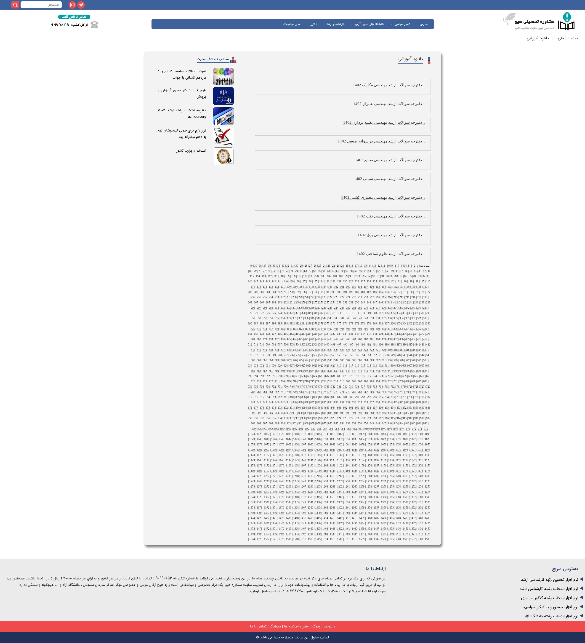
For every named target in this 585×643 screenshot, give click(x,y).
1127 (413, 460)
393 (413, 328)
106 (305, 276)
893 (342, 413)
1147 (266, 460)
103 (323, 276)
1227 (413, 481)
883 (401, 413)
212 (401, 297)
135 (315, 281)
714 (318, 381)
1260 (354, 486)
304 (398, 313)
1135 (354, 460)
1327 (413, 502)
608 (404, 365)
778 (300, 392)
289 (306, 307)
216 (378, 297)
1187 (340, 470)
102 (329, 276)
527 (342, 349)
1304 (398, 497)
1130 (391, 460)
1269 (288, 486)
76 (269, 271)
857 (375, 407)
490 (381, 344)
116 (428, 281)
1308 (369, 497)
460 (378, 339)
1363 (332, 507)
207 (250, 292)
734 (381, 386)
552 (375, 355)
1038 (332, 439)
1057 (376, 444)
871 (292, 407)
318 (315, 313)
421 (428, 334)
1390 (318, 512)
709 (348, 381)
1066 (310, 444)
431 (369, 334)
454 (413, 339)
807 (309, 397)
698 (413, 381)
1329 (398, 502)
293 (283, 307)
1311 (347, 497)
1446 (274, 523)
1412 (340, 518)
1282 (376, 491)
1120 (281, 455)
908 (253, 413)
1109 (361, 455)
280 (360, 307)
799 (357, 397)
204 (268, 292)
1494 (288, 534)
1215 (318, 476)
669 (404, 376)
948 (378, 423)
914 (398, 418)
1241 (310, 481)
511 (256, 344)
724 (259, 381)
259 (303, 302)
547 (404, 355)
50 (387, 271)
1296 (274, 491)
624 (309, 365)
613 (375, 365)
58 (351, 271)
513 (425, 349)
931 (297, 418)
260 (297, 302)
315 (333, 313)
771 (342, 392)
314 (339, 313)
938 (256, 418)
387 (268, 323)
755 (256, 386)
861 (351, 407)
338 (378, 318)
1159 (361, 465)
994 (283, 428)
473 (300, 339)
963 (289, 423)
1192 (303, 470)
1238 (332, 481)
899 (306, 413)
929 (309, 418)
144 (262, 281)
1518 (296, 539)
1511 (347, 539)
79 (255, 271)
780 (289, 392)
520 (384, 349)
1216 (310, 476)
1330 (391, 502)
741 (339, 386)
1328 (405, 502)
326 (268, 313)
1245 (281, 481)
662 (265, 370)
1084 (361, 449)
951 (360, 423)
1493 (296, 534)
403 (354, 328)
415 (283, 328)
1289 (325, 491)
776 (312, 392)
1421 (274, 518)
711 (336, 381)
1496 (274, 534)
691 (274, 376)
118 (416, 281)
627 (292, 365)
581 (384, 360)
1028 (405, 439)
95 (364, 276)
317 (321, 313)
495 (351, 344)
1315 (318, 497)
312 (351, 313)
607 (410, 365)
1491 (310, 534)
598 (283, 360)
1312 (340, 497)
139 (292, 281)
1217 (303, 476)
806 (315, 397)
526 (348, 349)
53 (374, 271)
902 (289, 413)
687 (297, 376)
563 (309, 355)
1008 (369, 434)
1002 (413, 434)
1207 (376, 476)
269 (425, 307)
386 (274, 323)
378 (321, 323)
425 (404, 334)
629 (280, 365)
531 (318, 349)
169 (294, 286)
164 (324, 286)
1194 (288, 470)
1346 (274, 502)
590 (330, 360)
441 (309, 334)
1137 (340, 460)
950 (366, 423)
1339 (325, 502)
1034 (361, 439)
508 (274, 344)
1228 (405, 481)
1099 (252, 449)
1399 (252, 512)
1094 (288, 449)
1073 (259, 444)
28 (306, 265)
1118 (296, 455)
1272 (266, 486)
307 (381, 313)
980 (366, 428)
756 (250, 386)
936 (268, 418)
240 (416, 302)
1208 (369, 476)
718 (294, 381)
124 (381, 281)
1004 (398, 434)
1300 (427, 497)
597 (289, 360)
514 (419, 349)
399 (378, 328)
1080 (391, 449)
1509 (361, 539)
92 (378, 276)
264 (274, 302)
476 (283, 339)
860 (357, 407)
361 (422, 323)
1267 (303, 486)
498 (333, 344)
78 (259, 271)
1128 (405, 460)
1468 (296, 528)
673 (381, 376)
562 (315, 355)
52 (378, 271)
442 (303, 334)
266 (262, 302)
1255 (391, 486)
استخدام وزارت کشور (191, 150)
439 (321, 334)
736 (369, 386)
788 (422, 397)
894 (336, 413)
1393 (296, 512)
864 (333, 407)
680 (339, 376)
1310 (354, 497)
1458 (369, 528)
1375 (427, 512)
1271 (274, 486)
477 (277, 339)
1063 (332, 444)
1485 (354, 534)
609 (398, 365)
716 (306, 381)
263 (280, 302)
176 (253, 286)
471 (312, 339)
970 (426, 428)
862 (345, 407)
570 (268, 355)
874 (274, 407)
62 (333, 271)
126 (369, 281)
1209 (361, 476)
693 (262, 376)
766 (372, 392)
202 (280, 292)
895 (330, 413)
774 (324, 392)
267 (256, 302)
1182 (376, 470)
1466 (310, 528)
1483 (369, 534)
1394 (288, 512)
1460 (354, 528)
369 (375, 323)
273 (401, 307)
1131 (383, 460)
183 (393, 292)
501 (315, 344)
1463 (332, 528)
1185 (354, 470)
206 (256, 292)
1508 (369, 539)
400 (372, 328)
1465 (318, 528)
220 (354, 297)
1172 (266, 465)
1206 (383, 476)
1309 (361, 497)
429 (381, 334)
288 (312, 307)
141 (280, 281)
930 (303, 418)
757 (425, 392)
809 (297, 397)
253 (339, 302)
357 (265, 318)
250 (357, 302)
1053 (405, 444)
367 (387, 323)
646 (360, 370)
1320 (281, 497)
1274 (252, 486)
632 (262, 365)
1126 (420, 460)
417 (271, 328)
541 (259, 349)
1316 (310, 497)
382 (297, 323)
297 (259, 307)
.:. (389, 85)
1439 (325, 523)
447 (274, 334)
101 (335, 276)
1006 (383, 434)
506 (286, 344)
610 (393, 365)
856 (381, 407)
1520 (281, 539)
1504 (398, 539)
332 (413, 318)
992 (295, 428)
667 (416, 376)
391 (425, 328)
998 (260, 428)
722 (271, 381)
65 (319, 271)
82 (424, 276)
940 (425, 423)
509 (268, 344)
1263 (332, 486)
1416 (310, 518)
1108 (369, 455)
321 (297, 313)
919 (369, 418)
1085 (354, 449)
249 (363, 302)
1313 (332, 497)
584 (366, 360)
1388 (332, 512)
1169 (288, 465)
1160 (354, 465)
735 (375, 386)
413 (294, 328)
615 (363, 365)
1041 (310, 439)
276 (384, 307)
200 (292, 292)
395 (401, 328)
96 (360, 276)
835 (324, 402)
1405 (391, 518)
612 (381, 365)
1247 (266, 481)
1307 (376, 497)
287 (318, 307)
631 (268, 365)
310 (363, 313)
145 (256, 281)
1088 (332, 449)
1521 (274, 539)
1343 (296, 502)
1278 (405, 491)
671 (393, 376)
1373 (259, 507)
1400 (427, 518)
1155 (391, 465)
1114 (325, 455)
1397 (266, 512)
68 (305, 271)
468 (330, 339)
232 (283, 297)
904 (277, 413)
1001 (420, 434)
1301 (420, 497)
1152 (413, 465)
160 (348, 286)
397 (390, 328)
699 (407, 381)
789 (416, 397)
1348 (259, 502)
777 (306, 392)
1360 (354, 507)
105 (311, 276)
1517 (303, 539)
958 (318, 423)
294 (277, 307)
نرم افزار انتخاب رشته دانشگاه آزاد (551, 616)
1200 (427, 476)
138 (297, 281)
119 (410, 281)
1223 (259, 476)
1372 (266, 507)
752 (274, 386)
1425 (427, 523)
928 (315, 418)
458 (390, 339)
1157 (376, 465)
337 (384, 318)
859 (363, 407)
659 (283, 370)
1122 (266, 455)
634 (250, 365)
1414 (325, 518)
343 (348, 318)
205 (262, 292)
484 (416, 344)
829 (360, 402)
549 (393, 355)
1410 (354, 518)
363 (410, 323)
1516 (310, 539)
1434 (361, 523)
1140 (318, 460)
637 (413, 370)
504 (297, 344)
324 (280, 313)
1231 (383, 481)
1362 (340, 507)
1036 (347, 439)
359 (253, 318)
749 (292, 386)
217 (372, 297)
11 (383, 265)
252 (345, 302)
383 (292, 323)
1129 (398, 460)
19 (347, 265)
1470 (281, 528)
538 (277, 349)
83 (419, 276)
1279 (398, 491)
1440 (318, 523)
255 (327, 302)
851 (410, 407)
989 (313, 428)
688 (292, 376)
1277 (413, 491)
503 (303, 344)
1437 (340, 523)
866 (321, 407)
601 (265, 360)
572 (256, 355)
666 (422, 376)
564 (303, 355)
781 (283, 392)
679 (345, 376)
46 (406, 271)
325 (274, 313)
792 (398, 397)
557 (345, 355)
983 (349, 428)
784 (265, 392)
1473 (259, 528)
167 (306, 286)
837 (312, 402)
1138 (332, 460)
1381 (383, 512)
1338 (332, 502)
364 (404, 323)
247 (375, 302)
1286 (347, 491)
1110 (354, 455)
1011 (347, 434)
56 (360, 271)
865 (327, 407)
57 (355, 271)
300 (422, 313)
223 (336, 297)
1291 (310, 491)
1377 (413, 512)
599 (277, 360)
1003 (405, 434)
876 (262, 407)
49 (392, 271)
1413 (332, 518)
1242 (303, 481)
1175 (427, 470)
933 (286, 418)
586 (354, 360)
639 (401, 370)
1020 (281, 434)
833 (336, 402)
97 (355, 276)
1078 (405, 449)
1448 (259, 523)
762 (396, 392)
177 (428, 292)
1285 (354, 491)
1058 (369, 444)
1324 (252, 497)
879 (425, 413)
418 (265, 328)
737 (363, 386)
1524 (252, 539)
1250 (427, 486)
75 (273, 271)
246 (381, 302)
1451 (420, 528)
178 (422, 292)
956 (330, 423)
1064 (325, 444)
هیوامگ (275, 626)
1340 (318, 502)
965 (277, 423)
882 (407, 413)
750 (286, 386)
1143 (296, 460)
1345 (281, 502)
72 (287, 271)
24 (324, 265)
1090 (318, 449)
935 (274, 418)
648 (348, 370)
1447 (266, 523)
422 (422, 334)
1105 (391, 455)
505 (292, 344)
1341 (310, 502)
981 (361, 428)
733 (387, 386)
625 (303, 365)
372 (357, 323)
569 (274, 355)
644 (372, 370)
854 (393, 407)
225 (324, 297)
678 (351, 376)
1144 (288, 460)
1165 (318, 465)
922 (351, 418)
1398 (259, 512)
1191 (310, 470)
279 (366, 307)
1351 (420, 507)
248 (369, 302)
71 (291, 271)
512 (250, 344)
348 (318, 318)
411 (306, 328)
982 (355, 428)
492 (369, 344)
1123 (259, 455)
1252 (413, 486)
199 (297, 292)
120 (404, 281)
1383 (369, 512)
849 (422, 407)
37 (264, 265)
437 (333, 334)
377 (327, 323)
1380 (391, 512)
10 (388, 265)
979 (372, 428)
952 (354, 423)
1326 (420, 502)
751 (280, 386)
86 (405, 276)
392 (419, 328)
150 (407, 286)
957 (324, 423)
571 (262, 355)
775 (318, 392)
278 (372, 307)
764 (384, 392)
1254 (398, 486)
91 (382, 276)
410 (312, 328)
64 (323, 271)
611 (387, 365)
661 (271, 370)
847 (253, 402)
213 (396, 297)
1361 (347, 507)
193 (333, 292)
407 (330, 328)
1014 (325, 434)
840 (294, 402)
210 (413, 297)
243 (398, 302)
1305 (391, 497)
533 (306, 349)
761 (401, 392)
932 (292, 418)
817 (250, 397)
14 (370, 265)
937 (262, 418)
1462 (340, 528)
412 (300, 328)
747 (303, 386)
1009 (361, 434)
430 (375, 334)
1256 (383, 486)
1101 (420, 455)
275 (390, 307)
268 (250, 302)
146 (250, 281)
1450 (427, 528)
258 (309, 302)
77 (264, 271)
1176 (420, 470)
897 (318, 413)
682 (327, 376)
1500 (427, 539)
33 (283, 265)
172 (277, 286)
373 (351, 323)
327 (262, 313)
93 (373, 276)
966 (271, 423)
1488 (332, 534)
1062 (340, 444)
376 (333, 323)
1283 (369, 491)
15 (365, 265)
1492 (303, 534)
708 (354, 381)
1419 (288, 518)
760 (407, 392)
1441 (310, 523)
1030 (391, 439)
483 (422, 344)
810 (292, 397)
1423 (259, 518)
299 (428, 313)
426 (398, 334)
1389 (325, 512)
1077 (413, 449)
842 (283, 402)
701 (396, 381)
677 (357, 376)
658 (289, 370)
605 (422, 365)
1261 (347, 486)
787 (428, 397)
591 (324, 360)
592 (318, 360)
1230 (391, 481)
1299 (252, 491)
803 (333, 397)
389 (256, 323)
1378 (405, 512)
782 (277, 392)
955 (336, 423)
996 (271, 428)
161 (342, 286)
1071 (274, 444)
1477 (413, 534)
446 (280, 334)
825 (384, 402)
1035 (354, 439)
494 (357, 344)
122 (393, 281)
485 (410, 344)
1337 (340, 502)
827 (372, 402)
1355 (391, 507)
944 (401, 423)
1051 (420, 444)
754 (262, 386)
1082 (376, 449)
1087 (340, 449)
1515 (318, 539)
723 (265, 381)
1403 (405, 518)
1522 (266, 539)
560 (327, 355)
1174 (252, 465)
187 (369, 292)
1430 (391, 523)
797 (369, 397)
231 (289, 297)
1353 (405, 507)
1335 (354, 502)
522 (372, 349)
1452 (413, 528)
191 (345, 292)
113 (264, 276)
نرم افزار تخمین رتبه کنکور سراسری (550, 607)
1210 (354, 476)
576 (413, 360)
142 (274, 281)
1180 (391, 470)
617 (351, 365)
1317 (303, 497)
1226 (420, 481)
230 (294, 297)
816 (256, 397)
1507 (376, 539)
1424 (252, 518)
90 (387, 276)
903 (283, 413)
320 (303, 313)
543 (428, 355)
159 (354, 286)
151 (401, 286)
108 (293, 276)
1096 (274, 449)
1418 (296, 518)
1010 (354, 434)
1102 (413, 455)
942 (413, 423)
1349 (252, 502)
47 (401, 271)
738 (357, 386)
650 (336, 370)
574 (425, 360)
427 (393, 334)
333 (407, 318)
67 (310, 271)
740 (345, 386)
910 (422, 418)
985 (337, 428)
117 (422, 281)
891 (354, 413)
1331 (383, 502)
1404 (398, 518)
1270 (281, 486)
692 (268, 376)
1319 (288, 497)
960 (306, 423)
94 (369, 276)
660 (277, 370)
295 (271, 307)
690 (280, 376)
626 (297, 365)
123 (387, 281)
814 (268, 397)
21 (338, 265)
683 (321, 376)
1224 (252, 476)
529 (330, 349)
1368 (296, 507)
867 (315, 407)
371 (363, 323)
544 (422, 355)
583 (372, 360)
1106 (383, 455)
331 (419, 318)
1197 (266, 470)
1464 (325, 528)
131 (339, 281)
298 (253, 307)
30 (296, 265)
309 (369, 313)
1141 (310, 460)
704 (378, 381)
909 (428, 418)
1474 (252, 528)
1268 (296, 486)
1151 (420, 465)
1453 (405, 528)
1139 (325, 460)
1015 (318, 434)
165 (318, 286)
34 (278, 265)
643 (378, 370)
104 (317, 276)
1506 (383, 539)
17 (356, 265)
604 (428, 365)
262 (286, 302)
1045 (281, 439)
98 (350, 276)
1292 (303, 491)
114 (258, 276)
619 (339, 365)
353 (289, 318)
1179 (398, 470)
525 (354, 349)
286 (324, 307)
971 (420, 428)
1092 (303, 449)
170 (289, 286)
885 (390, 413)
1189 (325, 470)
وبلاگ (316, 626)
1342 (303, 502)
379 (315, 323)
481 (253, 339)
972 (414, 428)
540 (265, 349)
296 (265, 307)
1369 (288, 507)
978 (378, 428)
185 (381, 292)
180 (410, 292)
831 (348, 402)
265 (268, 302)
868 (309, 407)
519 (390, 349)
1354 (398, 507)
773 (330, 392)
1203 (405, 476)
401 (366, 328)
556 (351, 355)
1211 (347, 476)
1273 (259, 486)
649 (342, 370)
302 (410, 313)
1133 (369, 460)
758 (419, 392)
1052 (413, 444)
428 (387, 334)
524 (360, 349)
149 (413, 286)
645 (366, 370)
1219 (288, 476)
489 (387, 344)
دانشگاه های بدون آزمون (368, 24)
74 (278, 271)
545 (416, 355)
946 (390, 423)
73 (282, 271)
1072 (266, 444)
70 (296, 271)
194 (327, 292)
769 (354, 392)
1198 (259, 470)
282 (348, 307)
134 (321, 281)
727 (422, 386)
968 (259, 423)
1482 (376, 534)
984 (343, 428)
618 (345, 365)
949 (372, 423)
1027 (413, 439)
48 (397, 271)
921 (357, 418)
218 (366, 297)
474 (294, 339)
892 (348, 413)
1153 (405, 465)
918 (375, 418)
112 (270, 276)
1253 (405, 486)
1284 (361, 491)
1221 (274, 476)
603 (253, 360)
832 (342, 402)
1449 (252, 523)
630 (274, 365)
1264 (325, 486)
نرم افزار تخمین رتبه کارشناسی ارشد (549, 579)
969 (253, 423)
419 (259, 328)
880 (419, 413)
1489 (325, 534)
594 (306, 360)
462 (366, 339)
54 (369, 271)
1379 (398, 512)
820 (413, 402)
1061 (347, 444)
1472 (266, 528)
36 (269, 265)
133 (327, 281)
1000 (427, 434)
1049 (252, 439)
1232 (376, 481)
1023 (259, 434)
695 (250, 376)
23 (328, 265)
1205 (391, 476)
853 (398, 407)
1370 (281, 507)
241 (410, 302)
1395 (281, 512)
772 (336, 392)
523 (366, 349)
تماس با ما (258, 626)
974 (402, 428)
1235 (354, 481)
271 (413, 307)
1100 (427, 455)
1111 (347, 455)
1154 (398, 465)
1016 (310, 434)
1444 (288, 523)
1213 (332, 476)
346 (330, 318)
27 (310, 265)
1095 (281, 449)
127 (363, 281)
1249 (252, 481)
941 (419, 423)
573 (250, 355)
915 (393, 418)
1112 (340, 455)
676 (363, 376)
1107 (376, 455)
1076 (420, 449)
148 (419, 286)
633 (256, 365)
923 (345, 418)
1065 (318, 444)
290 (300, 307)
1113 (332, 455)
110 (281, 276)
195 (321, 292)
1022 (266, 434)
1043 (296, 439)
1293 (296, 491)
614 (369, 365)
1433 (369, 523)
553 (369, 355)
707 (360, 381)
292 (289, 307)
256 (321, 302)
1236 (347, 481)
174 (265, 286)
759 (413, 392)
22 (333, 265)
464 (354, 339)
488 (393, 344)
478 (271, 339)
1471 (274, 528)
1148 (259, 460)
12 (379, 265)
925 (333, 418)
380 (309, 323)
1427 (413, 523)
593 (312, 360)
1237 (340, 481)
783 (271, 392)
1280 (391, 491)
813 (274, 397)
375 (339, 323)
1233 (369, 481)
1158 (369, 465)
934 (280, 418)
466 (342, 339)
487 (398, 344)
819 (419, 402)
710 (342, 381)
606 (416, 365)
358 (259, 318)
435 (345, 334)
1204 (398, 476)
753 (268, 386)
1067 (303, 444)
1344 (288, 502)
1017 (303, 434)
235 (265, 297)
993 (289, 428)
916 (387, 418)
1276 (420, 491)
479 (265, 339)
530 (324, 349)
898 (312, 413)
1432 (376, 523)
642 (384, 370)
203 (274, 292)
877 (256, 407)
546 (410, 355)
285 (330, 307)
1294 (288, 491)
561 (321, 355)
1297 (266, 491)
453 (419, 339)
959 (312, 423)
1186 (347, 470)
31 (292, 265)
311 (357, 313)
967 (265, 423)
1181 (383, 470)
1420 (281, 518)
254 (333, 302)
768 (360, 392)
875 (268, 407)
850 (416, 407)
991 (301, 428)
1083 (369, 449)
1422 (266, 518)
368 (381, 323)
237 (253, 297)
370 (369, 323)
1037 (340, 439)
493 (363, 344)
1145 (281, 460)
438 (327, 334)
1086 (347, 449)
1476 (420, 534)
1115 (318, 455)
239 (422, 302)
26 (315, 265)
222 (342, 297)
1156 (383, 465)
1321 (274, 497)
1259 (361, 486)
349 (312, 318)
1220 (281, 476)
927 (321, 418)
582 (378, 360)
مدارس (423, 24)
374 (345, 323)
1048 (259, 439)
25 (319, 265)
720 (283, 381)
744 (321, 386)
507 (280, 344)
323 (286, 313)
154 (384, 286)
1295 (281, 491)
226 (318, 297)
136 (309, 281)
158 (360, 286)
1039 (325, 439)
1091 (310, 449)
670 (398, 376)
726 (428, 386)
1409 (361, 518)
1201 (420, 476)
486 (404, 344)
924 (339, 418)
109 (287, 276)
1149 (252, 460)
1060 (354, 444)
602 (259, 360)
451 (250, 334)
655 (306, 370)
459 (384, 339)
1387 (340, 512)
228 (306, 297)
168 (300, 286)
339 (372, 318)
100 (341, 276)
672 (387, 376)
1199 (252, 470)
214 (390, 297)
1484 (361, 534)
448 (268, 334)
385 (280, 323)
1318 (296, 497)
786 (253, 392)
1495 (281, 534)
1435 (354, 523)
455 (407, 339)
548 (398, 355)
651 (330, 370)
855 (387, 407)
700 (401, 381)
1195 (281, 470)
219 (360, 297)
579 (396, 360)
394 (407, 328)
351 (300, 318)
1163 (332, 465)
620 (333, 365)
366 (393, 323)
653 (318, 370)
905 (271, 413)
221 (348, 297)
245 (387, 302)
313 (345, 313)
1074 (252, 444)
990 (307, 428)
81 (428, 276)
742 (333, 386)
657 (294, 370)
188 (363, 292)
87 (401, 276)
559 (333, 355)
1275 (427, 491)
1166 (310, 465)
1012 (340, 434)
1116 (310, 455)
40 (251, 265)
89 (392, 276)
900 (300, 413)
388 (262, 323)
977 (384, 428)
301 (416, 313)
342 (354, 318)
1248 (259, 481)
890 (360, 413)
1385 (354, 512)
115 (252, 276)
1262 (340, 486)
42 (424, 271)
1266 (310, 486)
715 (312, 381)
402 (360, 328)
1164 (325, 465)
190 (351, 292)
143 (268, 281)
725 (253, 381)
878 (250, 407)
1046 (274, 439)
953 (348, 423)
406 (336, 328)
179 (416, 292)
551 (381, 355)
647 (354, 370)
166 (312, 286)
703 (384, 381)
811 (286, 397)
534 (300, 349)
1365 (318, 507)
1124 (252, 455)
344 (342, 318)
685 (309, 376)
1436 (347, 523)
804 (327, 397)
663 (259, 370)
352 (294, 318)
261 (292, 302)
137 (303, 281)
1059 (361, 444)
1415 (318, 518)
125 (375, 281)
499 (327, 344)
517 (401, 349)
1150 (427, 465)
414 (289, 328)
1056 (383, 444)
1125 (427, 460)
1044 (288, 439)
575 (419, 360)
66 (314, 271)
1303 (405, 497)
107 (299, 276)
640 (396, 370)
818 (425, 402)
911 (416, 418)
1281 (383, 491)
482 (428, 344)
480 (259, 339)
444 (292, 334)
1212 (340, 476)
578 (401, 360)
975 (396, 428)
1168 (296, 465)
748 (297, 386)
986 (331, 428)
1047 (266, 439)
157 (366, 286)
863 (339, 407)
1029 (398, 439)
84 (414, 276)
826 (378, 402)
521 (378, 349)
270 (419, 307)
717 (300, 381)
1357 (376, 507)
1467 (303, 528)
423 (416, 334)
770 (348, 392)
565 (297, 355)
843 (277, 402)
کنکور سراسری (401, 24)
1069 (288, 444)
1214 (325, 476)
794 (387, 397)
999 (254, 428)
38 (260, 265)
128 (357, 281)
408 (324, 328)
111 (276, 276)
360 (428, 323)
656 (300, 370)
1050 (427, 444)
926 (327, 418)
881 (413, 413)
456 (401, 339)
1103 (405, 455)
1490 (318, 534)
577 (407, 360)
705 (372, 381)
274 (396, 307)
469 (324, 339)
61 (337, 271)
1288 (332, 491)
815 (262, 397)
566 (292, 355)
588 (342, 360)
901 (294, 413)
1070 (281, 444)
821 (407, 402)
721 (277, 381)
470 (318, 339)
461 (372, 339)
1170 (281, 465)
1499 (252, 534)
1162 (340, 465)
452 (425, 339)
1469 (288, 528)
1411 (347, 518)
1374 (252, 507)
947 (384, 423)
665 (428, 376)
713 (324, 381)
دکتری (312, 24)
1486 (347, 534)
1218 (296, 476)
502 (309, 344)
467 (336, 339)
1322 (266, 497)
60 (342, 271)
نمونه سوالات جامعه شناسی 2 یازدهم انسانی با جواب (182, 74)
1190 (318, 470)
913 (404, 418)
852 (404, 407)
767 (366, 392)
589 (336, 360)
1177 (413, 470)
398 (384, 328)
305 (393, 313)
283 (342, 307)
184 (387, 292)
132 (333, 281)
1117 (303, 455)
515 (413, 349)
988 (319, 428)
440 (315, 334)
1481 (383, 534)
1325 (427, 502)
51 (383, 271)
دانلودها (329, 626)
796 (375, 397)
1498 (259, 534)
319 (309, 313)
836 (318, 402)
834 (330, 402)
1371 (274, 507)
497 (339, 344)
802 (339, 397)
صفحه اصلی (567, 38)
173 (271, 286)
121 (398, 281)
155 (378, 286)
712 (330, 381)
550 (387, 355)
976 (390, 428)
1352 (413, 507)
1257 (376, 486)
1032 (376, 439)
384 (286, 323)
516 (407, 349)
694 (256, 376)
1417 (303, 518)
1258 (369, 486)
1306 (383, 497)
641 (390, 370)
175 (259, 286)
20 (342, 265)
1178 (405, 470)
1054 (398, 444)
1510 (354, 539)
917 (381, 418)
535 (294, 349)
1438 (332, 523)
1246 (274, 481)
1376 (420, 512)
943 (407, 423)
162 (336, 286)
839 (300, 402)
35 (274, 265)
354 (283, 318)
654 (312, 370)
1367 (303, 507)
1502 (413, 539)
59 (346, 271)
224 (330, 297)
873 (280, 407)
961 (300, 423)
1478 (405, 534)
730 (404, 386)
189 (357, 292)
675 (369, 376)
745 (315, 386)
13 (374, 265)
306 (387, 313)
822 (401, 402)
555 (357, 355)
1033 (369, 439)
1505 (391, 539)
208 (425, 297)
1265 (318, 486)
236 (259, 297)
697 (419, 381)
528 (336, 349)
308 (375, 313)
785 (259, 392)
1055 (391, 444)
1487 (340, 534)
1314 (325, 497)
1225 (427, 481)
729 (410, 386)
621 (327, 365)
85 (410, 276)
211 (407, 297)
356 (271, 318)
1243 (296, 481)
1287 (340, 491)
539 (271, 349)
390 (250, 323)
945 (396, 423)
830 (354, 402)
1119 (288, 455)
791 (404, 397)
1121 (274, 455)
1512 (340, 539)
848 (428, 407)
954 (342, 423)
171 (283, 286)
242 (404, 302)
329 (250, 313)
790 (410, 397)
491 (375, 344)
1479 (398, 534)
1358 (369, 507)
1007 (376, 434)
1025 (427, 439)
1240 (318, 481)
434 (351, 334)
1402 (413, 518)
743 (327, 386)
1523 (259, 539)
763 (390, 392)
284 (336, 307)
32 (287, 265)
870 (297, 407)
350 (306, 318)
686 (303, 376)
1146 (274, 460)
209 (419, 297)
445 (286, 334)
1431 (383, 523)
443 (297, 334)
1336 (347, 502)
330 (425, 318)
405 (342, 328)
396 (396, 328)
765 (378, 392)
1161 (347, 465)
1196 (274, 470)
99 (346, 276)
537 (283, 349)
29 (301, 265)
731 (398, 386)
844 (271, 402)
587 (348, 360)
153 (390, 286)
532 (312, 349)
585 (360, 360)
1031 (383, 439)
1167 (303, 465)
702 (390, 381)
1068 (296, 444)
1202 (413, 476)
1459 (361, 528)
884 (396, 413)
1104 (398, 455)
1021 (274, 434)
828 (366, 402)
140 (286, 281)
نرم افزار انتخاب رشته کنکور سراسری (549, 598)
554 (363, 355)
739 (351, 386)
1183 (369, 470)
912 (410, 418)
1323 (259, 497)
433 (357, 334)
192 (339, 292)
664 (253, 370)
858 (369, 407)
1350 (427, 507)
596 (294, 360)
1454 (398, 528)
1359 (361, 507)
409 (318, 328)
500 (321, 344)
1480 (391, 534)
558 (339, 355)
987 (325, 428)
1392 (303, 512)
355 (277, 318)
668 (410, 376)
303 (404, 313)
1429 (398, 523)
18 (351, 265)
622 (321, 365)
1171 (274, 465)
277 (378, 307)
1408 (369, 518)
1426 (420, 523)
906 (265, 413)
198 (303, 292)
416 (277, 328)
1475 (427, 534)
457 (396, 339)
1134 (361, 460)
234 (271, 297)
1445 (281, 523)
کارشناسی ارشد (334, 24)
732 (393, 386)
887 (378, 413)
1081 (383, 449)
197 (309, 292)
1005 (391, 434)
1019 (288, 434)
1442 (303, 523)
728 (416, 386)
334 (401, 318)
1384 (361, 512)
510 (262, 344)
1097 (266, 449)
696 (425, 381)
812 (280, 397)
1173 (259, 465)
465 (348, 339)
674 (375, 376)
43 (419, 271)
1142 (303, 460)
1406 (383, 518)
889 (366, 413)
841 (289, 402)
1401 (420, 518)
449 (262, 334)
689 (286, 376)
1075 (427, 449)
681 (333, 376)
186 (375, 292)
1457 (376, 528)
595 (300, 360)
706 (366, 381)
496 (345, 344)
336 (390, 318)
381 (303, 323)
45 (410, 271)
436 (339, 334)
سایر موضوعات (291, 24)
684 (315, 376)
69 (301, 271)
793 (393, 397)
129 (351, 281)
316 (327, 313)
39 (255, 265)
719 (289, 381)
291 (294, 307)
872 (286, 407)
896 (324, 413)
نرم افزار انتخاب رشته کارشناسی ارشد (548, 588)
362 (416, 323)
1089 (325, 449)
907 (259, 413)
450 (256, 334)
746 (309, 386)
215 (384, 297)
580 (390, 360)
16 (360, 265)
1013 (332, 434)
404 (348, 328)
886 (384, 413)
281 (354, 307)
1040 (318, 439)
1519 (288, 539)
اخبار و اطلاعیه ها (296, 626)
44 (415, 271)
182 (398, 292)
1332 (376, 502)
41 (429, 271)
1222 (266, 476)
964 (283, 423)
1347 (266, 502)
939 (250, 418)
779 (294, 392)
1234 (361, 481)
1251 (420, 486)
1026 (420, 439)
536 (289, 349)
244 (393, 302)
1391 (310, 512)
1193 (296, 470)
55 (365, 271)
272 (407, 307)
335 (396, 318)
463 (360, 339)
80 (250, 271)
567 (286, 355)
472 (306, 339)
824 (390, 402)
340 (366, 318)
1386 (347, 512)
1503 (405, 539)
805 (321, 397)
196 (315, 292)
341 (360, 318)
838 (306, 402)
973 (408, 428)
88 (396, 276)
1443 (296, 523)
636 (419, 370)
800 (351, 397)
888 (372, 413)
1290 (318, 491)
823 (396, 402)
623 (315, 365)
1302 (413, 497)
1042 (303, 439)
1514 (325, 539)
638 (407, 370)
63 (328, 271)
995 (277, 428)
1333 (369, 502)
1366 (310, 507)
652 (324, 370)
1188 (332, 470)
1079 (398, 449)
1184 (361, 470)
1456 (383, 528)
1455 (391, 528)
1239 (325, 481)
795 (381, 397)
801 (345, 397)
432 (363, 334)
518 (396, 349)
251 (351, 302)
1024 (252, 434)
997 (265, 428)
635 (425, 370)
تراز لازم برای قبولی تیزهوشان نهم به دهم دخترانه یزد (182, 133)
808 (303, 397)
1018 (296, 434)
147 (425, 286)
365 (398, 323)
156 (372, 286)
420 (253, 328)
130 (345, 281)
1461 (347, 528)
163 (330, 286)
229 (300, 297)
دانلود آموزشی (538, 38)
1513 (332, 539)
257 (315, 302)
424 (410, 334)
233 (277, 297)
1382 (376, 512)
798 (363, 397)
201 (286, 292)
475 (289, 339)
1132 (376, 460)
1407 (376, 518)
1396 (274, 512)
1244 (288, 481)
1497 (266, 534)
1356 (383, 507)
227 (312, 297)
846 (259, 402)
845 (265, 402)
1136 (347, 460)
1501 (420, 539)
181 (404, 292)
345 (336, 318)
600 (271, 360)
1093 (296, 449)
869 (303, 407)
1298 (259, 491)
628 (286, 365)
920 (363, 418)
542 (253, 349)
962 (294, 423)
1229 (398, 481)
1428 (405, 523)
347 (324, 318)
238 (428, 302)
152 (396, 286)
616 (357, 365)
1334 (361, 502)
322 (292, 313)
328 (256, 313)
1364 (325, 507)
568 (280, 355)
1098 (259, 449)
